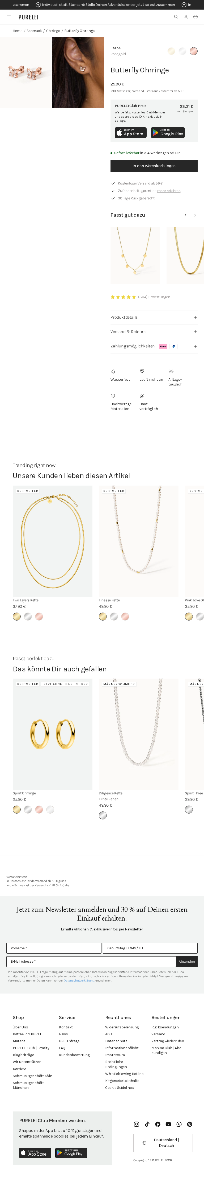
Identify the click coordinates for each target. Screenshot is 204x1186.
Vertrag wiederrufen (167, 1041)
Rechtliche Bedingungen (116, 1064)
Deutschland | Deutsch (166, 1142)
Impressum (115, 1055)
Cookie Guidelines (119, 1087)
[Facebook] (158, 1124)
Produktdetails (123, 317)
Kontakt (66, 1027)
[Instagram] (136, 1124)
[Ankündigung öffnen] (102, 5)
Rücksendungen (164, 1027)
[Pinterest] (189, 1124)
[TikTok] (147, 1124)
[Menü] (9, 17)
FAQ (62, 1048)
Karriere (19, 1069)
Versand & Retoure (127, 331)
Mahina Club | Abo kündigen (166, 1050)
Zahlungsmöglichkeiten (132, 345)
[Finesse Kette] (138, 541)
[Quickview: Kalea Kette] (135, 255)
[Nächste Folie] (195, 215)
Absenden (187, 961)
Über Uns (20, 1027)
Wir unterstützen (27, 1062)
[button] (176, 17)
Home (17, 30)
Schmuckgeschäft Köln (32, 1076)
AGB (108, 1034)
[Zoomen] (26, 72)
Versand (158, 1034)
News (63, 1034)
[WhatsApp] (179, 1124)
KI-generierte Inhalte (122, 1080)
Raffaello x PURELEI (29, 1034)
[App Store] (35, 1153)
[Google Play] (71, 1153)
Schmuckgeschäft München (28, 1085)
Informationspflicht (122, 1048)
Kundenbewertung (74, 1055)
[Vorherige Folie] (185, 215)
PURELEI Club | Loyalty (31, 1048)
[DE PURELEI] (28, 17)
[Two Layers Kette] (52, 541)
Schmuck (34, 30)
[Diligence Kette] (138, 734)
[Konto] (186, 17)
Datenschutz (116, 1041)
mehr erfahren (169, 190)
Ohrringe (53, 30)
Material (20, 1041)
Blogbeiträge (23, 1055)
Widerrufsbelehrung (122, 1027)
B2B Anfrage (69, 1041)
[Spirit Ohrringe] (52, 734)
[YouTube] (168, 1124)
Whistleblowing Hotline (124, 1074)
